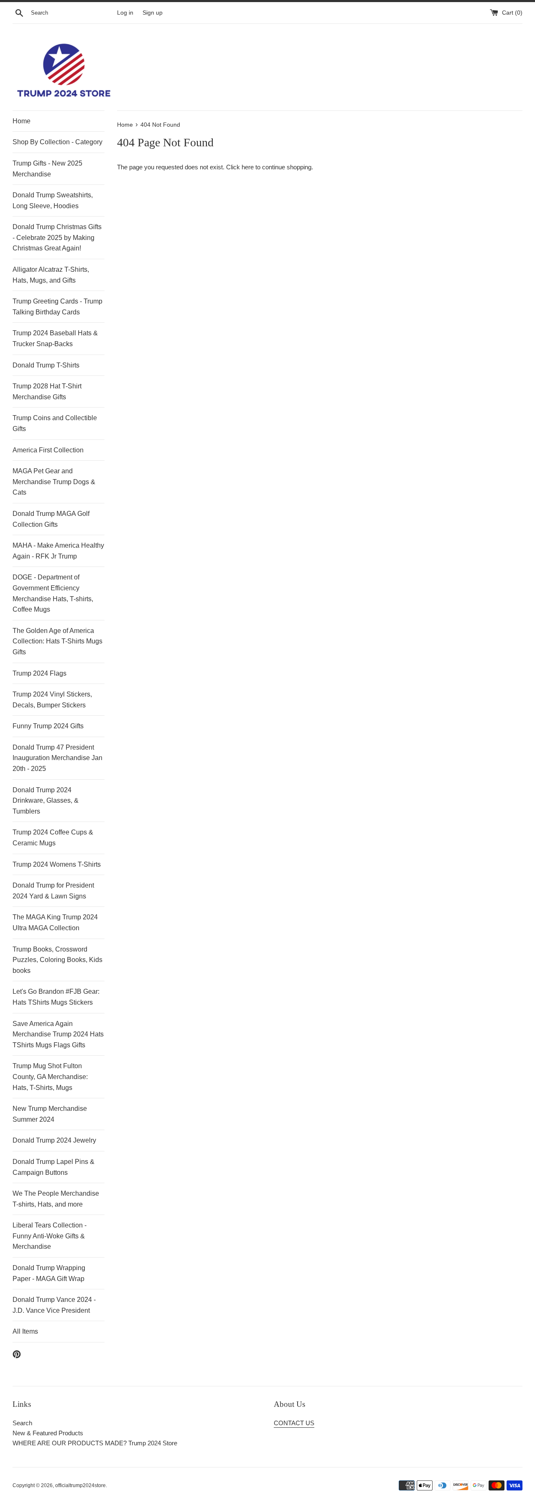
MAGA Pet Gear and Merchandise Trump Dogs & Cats (54, 481)
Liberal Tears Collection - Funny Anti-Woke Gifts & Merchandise (50, 1236)
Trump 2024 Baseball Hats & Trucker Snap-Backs (55, 338)
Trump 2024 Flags (39, 673)
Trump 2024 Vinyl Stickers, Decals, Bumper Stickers (52, 700)
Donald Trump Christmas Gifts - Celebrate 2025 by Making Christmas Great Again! (57, 237)
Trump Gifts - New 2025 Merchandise (47, 169)
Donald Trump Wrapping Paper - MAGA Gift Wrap (49, 1273)
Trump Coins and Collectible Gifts (55, 423)
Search (22, 1422)
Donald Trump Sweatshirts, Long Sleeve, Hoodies (53, 200)
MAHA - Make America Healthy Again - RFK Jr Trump (58, 551)
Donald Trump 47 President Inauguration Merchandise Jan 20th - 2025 (57, 758)
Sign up (153, 13)
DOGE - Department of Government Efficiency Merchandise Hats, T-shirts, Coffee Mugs (53, 593)
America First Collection (48, 450)
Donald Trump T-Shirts (46, 365)
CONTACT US (294, 1422)
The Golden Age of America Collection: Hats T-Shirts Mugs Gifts (57, 641)
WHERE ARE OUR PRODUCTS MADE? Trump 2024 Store (95, 1443)
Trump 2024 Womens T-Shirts (57, 864)
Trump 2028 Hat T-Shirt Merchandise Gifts (47, 392)
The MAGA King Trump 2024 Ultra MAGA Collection (55, 922)
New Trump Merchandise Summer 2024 (50, 1114)
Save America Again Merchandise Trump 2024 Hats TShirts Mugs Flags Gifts (58, 1034)
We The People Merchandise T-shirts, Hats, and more (56, 1199)
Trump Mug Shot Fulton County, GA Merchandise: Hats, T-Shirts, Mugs (50, 1076)
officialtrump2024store (80, 1485)
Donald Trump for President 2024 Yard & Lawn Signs (53, 891)
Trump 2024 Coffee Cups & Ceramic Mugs (53, 838)
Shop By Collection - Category (57, 141)
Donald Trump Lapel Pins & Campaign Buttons (53, 1167)
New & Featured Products (48, 1433)
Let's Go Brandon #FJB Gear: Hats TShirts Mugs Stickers (56, 997)
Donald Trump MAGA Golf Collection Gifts (51, 519)
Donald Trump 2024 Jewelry (54, 1140)
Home (22, 121)
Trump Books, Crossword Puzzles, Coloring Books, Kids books (57, 960)
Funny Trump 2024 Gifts (48, 726)
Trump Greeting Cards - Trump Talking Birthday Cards (57, 307)
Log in (125, 13)
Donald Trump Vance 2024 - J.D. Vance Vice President (54, 1305)
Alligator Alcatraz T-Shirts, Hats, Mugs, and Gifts (51, 275)
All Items (25, 1331)
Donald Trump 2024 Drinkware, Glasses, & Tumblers (46, 800)
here (248, 167)
